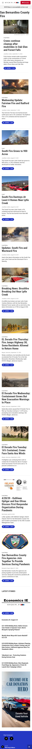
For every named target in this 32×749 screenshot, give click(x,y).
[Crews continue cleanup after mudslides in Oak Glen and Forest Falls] (16, 27)
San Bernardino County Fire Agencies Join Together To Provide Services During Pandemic (16, 560)
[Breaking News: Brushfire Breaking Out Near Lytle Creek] (15, 275)
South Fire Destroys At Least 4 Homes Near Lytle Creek (15, 200)
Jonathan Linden (8, 54)
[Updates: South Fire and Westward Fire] (15, 234)
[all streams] (29, 747)
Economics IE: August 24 (10, 620)
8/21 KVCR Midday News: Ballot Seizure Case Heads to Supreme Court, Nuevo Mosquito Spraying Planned (14, 628)
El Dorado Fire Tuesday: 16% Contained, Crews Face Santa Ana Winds (14, 450)
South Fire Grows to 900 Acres (14, 152)
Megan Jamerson (6, 352)
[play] (3, 747)
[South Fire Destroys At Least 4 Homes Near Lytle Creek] (15, 183)
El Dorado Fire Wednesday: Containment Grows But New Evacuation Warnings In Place (16, 398)
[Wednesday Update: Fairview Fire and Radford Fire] (15, 86)
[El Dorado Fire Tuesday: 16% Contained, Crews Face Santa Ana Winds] (15, 433)
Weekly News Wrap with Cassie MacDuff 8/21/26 (14, 636)
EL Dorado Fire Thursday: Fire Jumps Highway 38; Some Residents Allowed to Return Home (15, 344)
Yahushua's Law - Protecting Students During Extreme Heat (14, 656)
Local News (6, 37)
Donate (26, 2)
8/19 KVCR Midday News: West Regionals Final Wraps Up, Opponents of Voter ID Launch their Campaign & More (15, 665)
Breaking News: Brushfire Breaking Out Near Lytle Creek (15, 291)
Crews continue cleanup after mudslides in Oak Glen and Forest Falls (16, 45)
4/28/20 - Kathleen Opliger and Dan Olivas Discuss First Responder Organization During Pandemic (15, 504)
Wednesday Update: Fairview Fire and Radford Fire (15, 103)
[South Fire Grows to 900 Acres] (15, 137)
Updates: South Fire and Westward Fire (14, 249)
